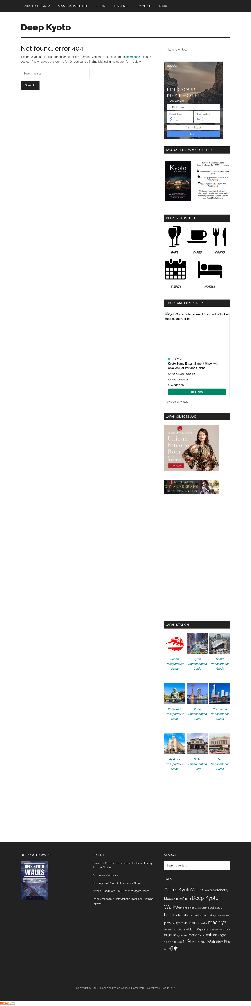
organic (170, 935)
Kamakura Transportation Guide (174, 713)
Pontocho (194, 935)
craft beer (184, 899)
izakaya (212, 915)
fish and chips (186, 907)
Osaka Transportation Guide (219, 663)
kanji (172, 923)
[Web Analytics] (7, 1003)
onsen (226, 929)
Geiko (198, 907)
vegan (222, 935)
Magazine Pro (108, 987)
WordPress (153, 987)
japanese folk (223, 915)
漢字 (166, 949)
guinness (215, 907)
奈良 (203, 941)
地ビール (196, 942)
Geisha (205, 907)
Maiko (167, 929)
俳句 (187, 941)
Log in (165, 987)
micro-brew (179, 929)
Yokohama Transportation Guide (219, 713)
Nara (208, 929)
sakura (211, 935)
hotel (178, 915)
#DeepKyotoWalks (184, 890)
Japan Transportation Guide (174, 663)
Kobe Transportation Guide (197, 713)
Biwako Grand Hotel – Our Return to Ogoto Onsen (120, 891)
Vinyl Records (176, 942)
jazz (167, 923)
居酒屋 (219, 941)
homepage (133, 57)
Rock (203, 935)
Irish (192, 915)
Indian (185, 915)
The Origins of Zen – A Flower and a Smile (116, 883)
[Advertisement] (197, 529)
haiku (169, 914)
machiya (217, 922)
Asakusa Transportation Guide (174, 764)
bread (213, 890)
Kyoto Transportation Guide (197, 663)
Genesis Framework (132, 987)
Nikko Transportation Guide (197, 764)
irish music (201, 915)
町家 (173, 948)
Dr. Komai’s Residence (105, 875)
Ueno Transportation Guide (219, 764)
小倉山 (210, 941)
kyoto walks (200, 923)
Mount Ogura (196, 929)
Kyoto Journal (184, 923)
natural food (217, 930)
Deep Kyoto (46, 27)
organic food (182, 935)
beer (207, 891)
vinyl (167, 941)
